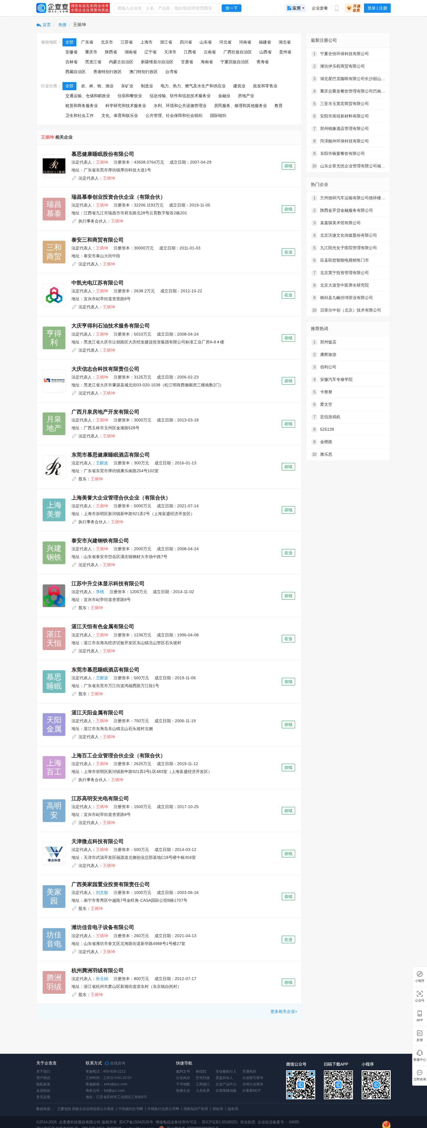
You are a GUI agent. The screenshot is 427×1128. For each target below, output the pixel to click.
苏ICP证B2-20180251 (220, 1122)
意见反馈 (43, 1097)
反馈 (420, 1040)
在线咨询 (117, 1063)
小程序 (419, 981)
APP (420, 1020)
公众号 (419, 1000)
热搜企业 (183, 1091)
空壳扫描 (203, 1078)
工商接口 (203, 1084)
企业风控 (183, 1078)
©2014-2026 (46, 1122)
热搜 (62, 24)
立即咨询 (419, 1079)
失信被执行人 (226, 1071)
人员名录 (203, 1091)
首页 (46, 24)
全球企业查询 (252, 1084)
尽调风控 (249, 1071)
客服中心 (419, 1060)
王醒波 (102, 463)
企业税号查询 (252, 1078)
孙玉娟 (102, 978)
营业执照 (247, 1122)
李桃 (100, 591)
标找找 (201, 1071)
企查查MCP (251, 1091)
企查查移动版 (226, 1091)
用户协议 (43, 1078)
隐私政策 (43, 1084)
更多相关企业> (283, 1011)
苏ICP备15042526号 (136, 1122)
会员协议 (43, 1091)
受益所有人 (224, 1078)
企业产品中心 (226, 1084)
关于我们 (43, 1071)
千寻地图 (183, 1084)
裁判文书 (183, 1071)
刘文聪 (102, 892)
